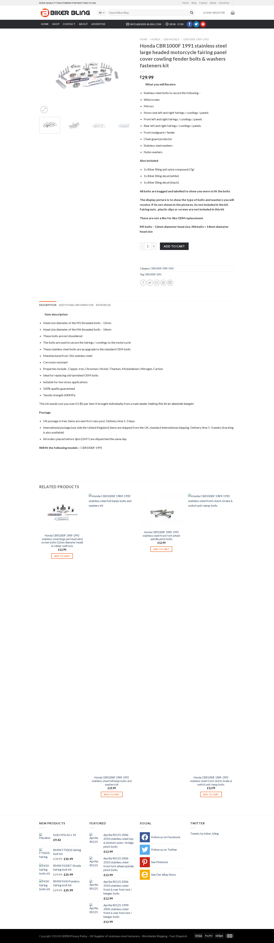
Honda (155, 39)
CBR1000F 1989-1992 (196, 39)
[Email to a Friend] (157, 283)
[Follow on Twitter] (196, 24)
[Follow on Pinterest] (203, 24)
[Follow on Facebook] (190, 24)
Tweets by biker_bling (204, 833)
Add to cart (174, 246)
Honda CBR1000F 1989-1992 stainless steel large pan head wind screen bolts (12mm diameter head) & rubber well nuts (62, 541)
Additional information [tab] (76, 305)
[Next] (127, 75)
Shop (193, 2)
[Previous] (45, 75)
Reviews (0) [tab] (103, 305)
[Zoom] (44, 109)
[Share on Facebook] (143, 283)
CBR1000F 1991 (153, 274)
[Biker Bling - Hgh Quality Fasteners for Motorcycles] (65, 12)
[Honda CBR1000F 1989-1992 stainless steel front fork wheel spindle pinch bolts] (161, 511)
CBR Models (171, 39)
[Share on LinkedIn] (170, 283)
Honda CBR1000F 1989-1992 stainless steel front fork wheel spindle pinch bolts (161, 536)
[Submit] (191, 13)
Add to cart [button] (62, 556)
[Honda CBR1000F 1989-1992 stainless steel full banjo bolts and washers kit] (112, 633)
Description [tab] (47, 305)
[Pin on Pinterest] (163, 283)
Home (185, 2)
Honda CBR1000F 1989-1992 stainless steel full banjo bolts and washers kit (112, 781)
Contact (203, 2)
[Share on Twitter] (150, 283)
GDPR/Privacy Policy (74, 936)
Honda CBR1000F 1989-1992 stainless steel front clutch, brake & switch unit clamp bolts (211, 781)
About (213, 2)
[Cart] (233, 13)
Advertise (224, 2)
